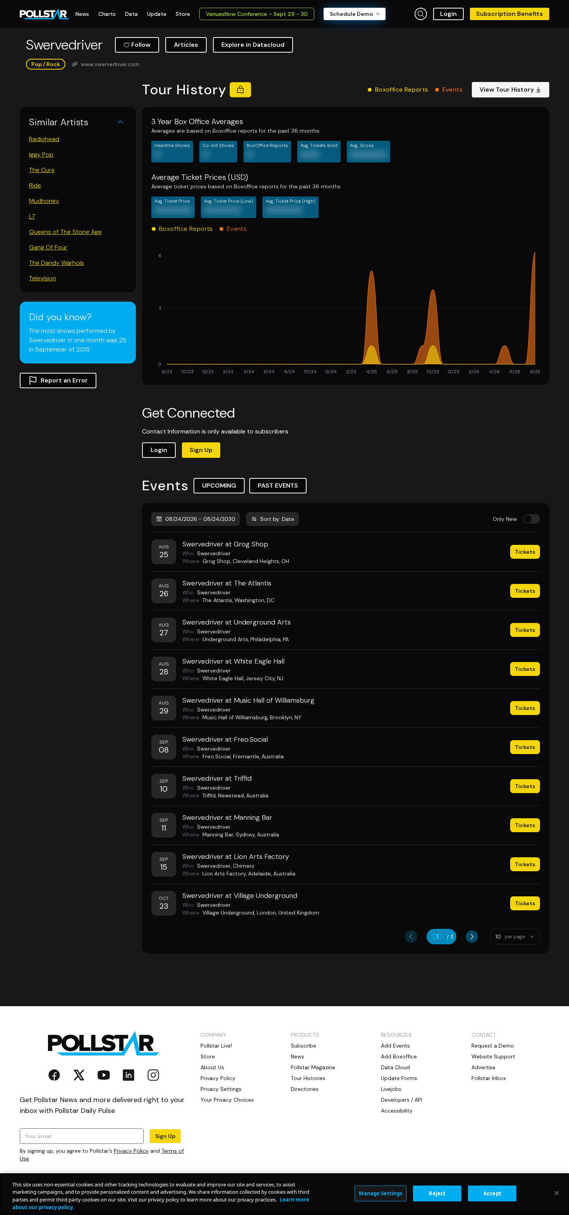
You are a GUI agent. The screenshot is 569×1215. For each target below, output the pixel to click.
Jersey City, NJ (264, 678)
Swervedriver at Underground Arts (236, 622)
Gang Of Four (48, 247)
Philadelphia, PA (269, 639)
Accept (492, 1193)
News (297, 1056)
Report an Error (64, 380)
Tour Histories (308, 1078)
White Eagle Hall (222, 678)
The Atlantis (217, 600)
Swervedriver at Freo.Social (225, 739)
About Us (212, 1067)
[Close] (556, 1192)
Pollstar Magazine (313, 1067)
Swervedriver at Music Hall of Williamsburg (248, 700)
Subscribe (303, 1045)
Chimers (243, 865)
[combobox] (515, 936)
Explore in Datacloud (252, 45)
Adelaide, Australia (271, 873)
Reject (437, 1193)
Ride (35, 185)
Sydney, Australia (257, 834)
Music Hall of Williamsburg (234, 717)
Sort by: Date (277, 518)
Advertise (483, 1067)
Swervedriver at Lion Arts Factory (235, 856)
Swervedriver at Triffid (217, 778)
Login (448, 14)
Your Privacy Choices (227, 1099)
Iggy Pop (41, 154)
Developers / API (401, 1099)
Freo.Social (216, 756)
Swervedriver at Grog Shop (225, 544)
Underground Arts (225, 639)
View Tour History (507, 89)
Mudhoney (44, 201)
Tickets (525, 551)
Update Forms (399, 1078)
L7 (32, 216)
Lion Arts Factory (224, 873)
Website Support (493, 1056)
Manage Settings (380, 1193)
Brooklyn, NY (285, 717)
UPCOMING (219, 485)
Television (42, 278)
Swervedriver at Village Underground (239, 895)
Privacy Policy (131, 1150)
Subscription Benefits (509, 14)
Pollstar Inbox (488, 1078)
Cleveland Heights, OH (261, 561)
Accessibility (397, 1110)
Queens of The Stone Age (65, 232)
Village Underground (228, 912)
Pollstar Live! (216, 1045)
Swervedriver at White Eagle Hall (233, 661)
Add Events (395, 1045)
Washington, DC (254, 600)
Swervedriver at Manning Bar (227, 817)
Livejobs (391, 1088)
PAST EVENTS (278, 485)
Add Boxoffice (399, 1056)
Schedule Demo (351, 13)
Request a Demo (492, 1045)
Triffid (209, 795)
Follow (141, 45)
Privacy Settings (221, 1088)
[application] (345, 314)
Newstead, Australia (243, 795)
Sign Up (201, 450)
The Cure (42, 170)
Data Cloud (395, 1067)
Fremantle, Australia (258, 756)
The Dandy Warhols (56, 263)
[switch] (531, 519)
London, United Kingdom (288, 912)
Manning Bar (217, 834)
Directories (305, 1088)
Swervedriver (214, 553)
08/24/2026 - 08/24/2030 (200, 518)
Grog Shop (216, 561)
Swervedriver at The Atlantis (226, 583)
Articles (186, 45)
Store (208, 1056)
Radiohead (44, 139)
